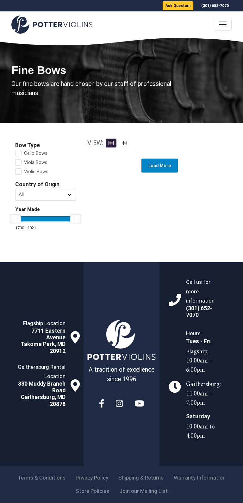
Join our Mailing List (143, 491)
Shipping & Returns (141, 477)
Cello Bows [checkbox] (35, 153)
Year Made (27, 209)
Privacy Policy (92, 477)
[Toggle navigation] (223, 24)
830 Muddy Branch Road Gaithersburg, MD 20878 (41, 394)
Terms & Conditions (41, 477)
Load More (159, 165)
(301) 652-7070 (215, 5)
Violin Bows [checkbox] (36, 171)
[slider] (15, 218)
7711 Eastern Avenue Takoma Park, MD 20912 (43, 341)
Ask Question (177, 5)
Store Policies (92, 491)
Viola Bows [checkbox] (35, 162)
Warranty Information (200, 477)
